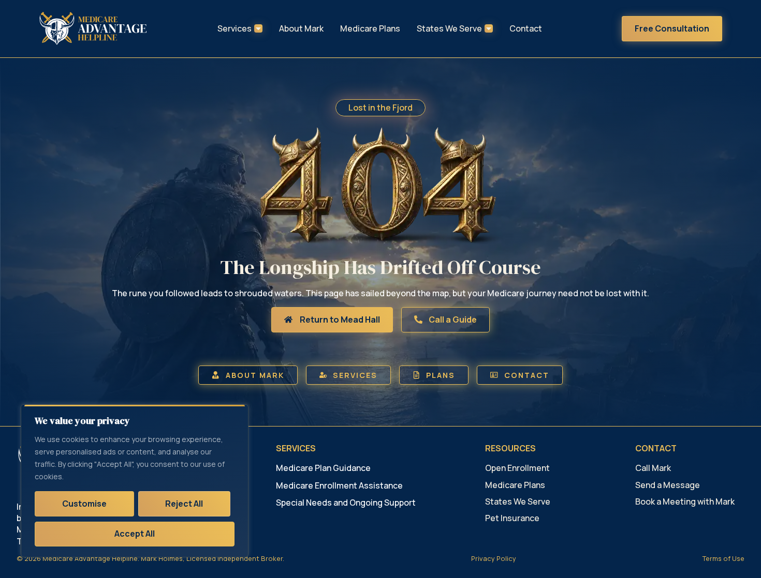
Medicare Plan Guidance (323, 468)
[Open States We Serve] (489, 28)
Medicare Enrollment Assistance (339, 485)
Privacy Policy (493, 558)
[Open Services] (258, 28)
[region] (134, 480)
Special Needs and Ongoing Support (346, 502)
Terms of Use (723, 558)
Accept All (134, 533)
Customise (84, 503)
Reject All (184, 503)
